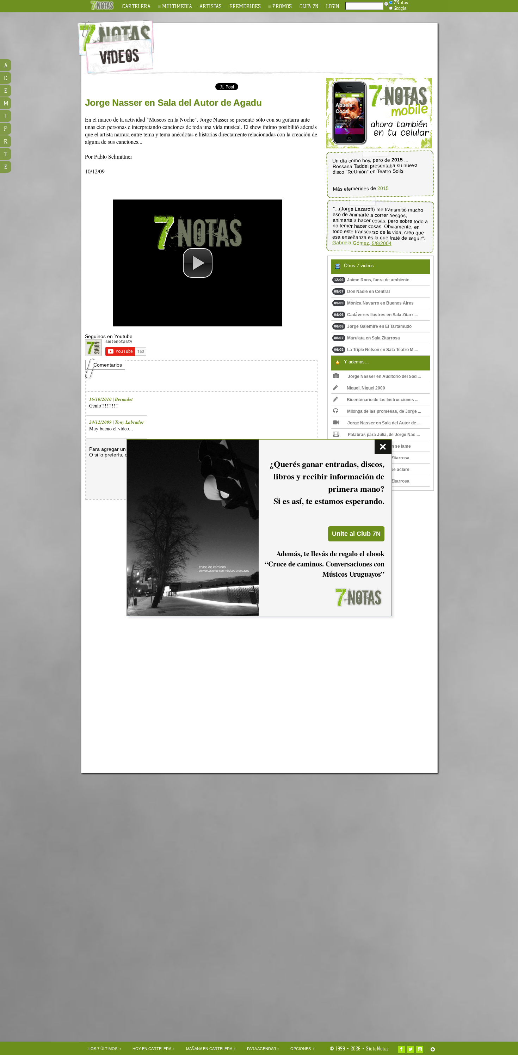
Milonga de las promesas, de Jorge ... (384, 411)
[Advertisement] (305, 43)
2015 (383, 188)
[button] (197, 263)
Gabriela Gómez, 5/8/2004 (361, 243)
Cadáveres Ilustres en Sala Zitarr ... (376, 314)
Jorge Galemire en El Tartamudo (373, 326)
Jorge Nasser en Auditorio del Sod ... (384, 376)
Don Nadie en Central (362, 291)
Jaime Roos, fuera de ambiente (371, 279)
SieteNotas (377, 1048)
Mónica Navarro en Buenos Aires (374, 303)
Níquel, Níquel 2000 (366, 388)
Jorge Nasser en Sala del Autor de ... (383, 423)
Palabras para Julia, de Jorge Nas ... (384, 434)
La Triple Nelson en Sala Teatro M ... (376, 349)
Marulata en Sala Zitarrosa (367, 338)
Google (400, 8)
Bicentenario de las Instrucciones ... (382, 399)
